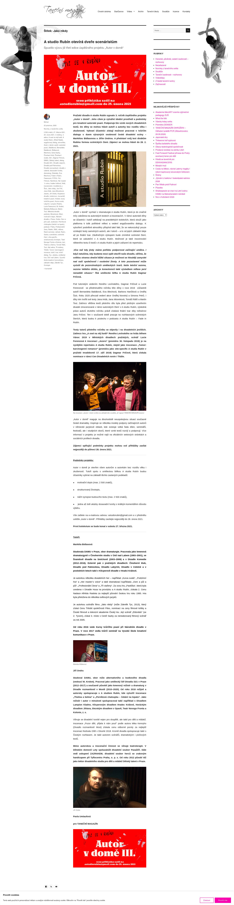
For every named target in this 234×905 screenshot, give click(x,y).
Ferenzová (47, 178)
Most (61, 214)
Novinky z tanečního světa (53, 129)
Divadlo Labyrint (59, 163)
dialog (62, 160)
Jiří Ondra (53, 193)
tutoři (52, 252)
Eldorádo (55, 173)
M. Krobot (60, 206)
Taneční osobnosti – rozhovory (169, 74)
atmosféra (61, 142)
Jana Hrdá (47, 191)
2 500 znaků (48, 132)
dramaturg (47, 173)
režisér (57, 232)
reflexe (60, 229)
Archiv (141, 11)
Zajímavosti (161, 84)
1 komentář (48, 268)
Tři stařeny (59, 247)
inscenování (48, 186)
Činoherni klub (49, 155)
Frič (59, 178)
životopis (47, 265)
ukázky (55, 255)
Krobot (57, 198)
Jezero (46, 193)
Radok (50, 229)
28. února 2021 (49, 135)
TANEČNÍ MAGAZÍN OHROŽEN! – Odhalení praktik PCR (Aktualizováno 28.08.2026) (172, 131)
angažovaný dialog (50, 142)
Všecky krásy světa (164, 121)
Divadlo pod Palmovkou (52, 165)
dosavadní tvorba (56, 170)
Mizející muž (161, 165)
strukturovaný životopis (52, 239)
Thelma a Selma (49, 245)
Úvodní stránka (104, 11)
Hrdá (63, 183)
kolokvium (53, 196)
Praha (52, 227)
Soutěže (165, 11)
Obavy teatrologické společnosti (169, 146)
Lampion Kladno (56, 204)
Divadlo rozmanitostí (51, 168)
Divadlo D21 (48, 163)
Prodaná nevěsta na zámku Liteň (170, 149)
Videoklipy (160, 77)
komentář (61, 196)
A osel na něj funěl (55, 137)
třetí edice (51, 247)
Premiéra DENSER (164, 124)
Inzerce (176, 11)
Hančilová (53, 181)
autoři (56, 145)
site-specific (52, 237)
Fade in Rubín (56, 175)
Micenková (54, 214)
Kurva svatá (59, 201)
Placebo (159, 187)
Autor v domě (48, 145)
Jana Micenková (58, 191)
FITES (54, 178)
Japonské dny (162, 137)
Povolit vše (222, 900)
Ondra (58, 219)
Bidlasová (55, 150)
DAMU (46, 160)
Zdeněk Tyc (59, 262)
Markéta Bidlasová (50, 209)
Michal (46, 122)
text (63, 242)
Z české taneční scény (165, 81)
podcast (46, 227)
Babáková (52, 147)
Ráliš (55, 229)
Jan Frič (59, 188)
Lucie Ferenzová (50, 206)
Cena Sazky (55, 152)
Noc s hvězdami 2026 (165, 197)
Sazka (46, 234)
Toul (45, 247)
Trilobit (46, 250)
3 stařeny (58, 135)
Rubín (63, 232)
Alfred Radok (58, 140)
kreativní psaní (49, 198)
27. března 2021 (59, 132)
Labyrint (46, 204)
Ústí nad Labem (53, 257)
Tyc (50, 255)
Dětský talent (54, 160)
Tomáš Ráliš (60, 245)
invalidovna (57, 186)
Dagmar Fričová (58, 158)
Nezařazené (161, 65)
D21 (50, 158)
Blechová (47, 152)
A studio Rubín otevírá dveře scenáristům (80, 41)
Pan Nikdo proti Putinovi (166, 184)
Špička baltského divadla (166, 143)
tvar (56, 252)
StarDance (118, 11)
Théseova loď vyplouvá (166, 140)
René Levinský (49, 232)
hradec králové (55, 183)
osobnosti (54, 221)
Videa (129, 11)
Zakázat (206, 900)
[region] (117, 898)
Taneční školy (153, 11)
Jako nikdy (52, 188)
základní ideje (49, 262)
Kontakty (186, 11)
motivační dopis (49, 216)
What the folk (161, 118)
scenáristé (53, 234)
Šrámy (158, 174)
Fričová (46, 181)
